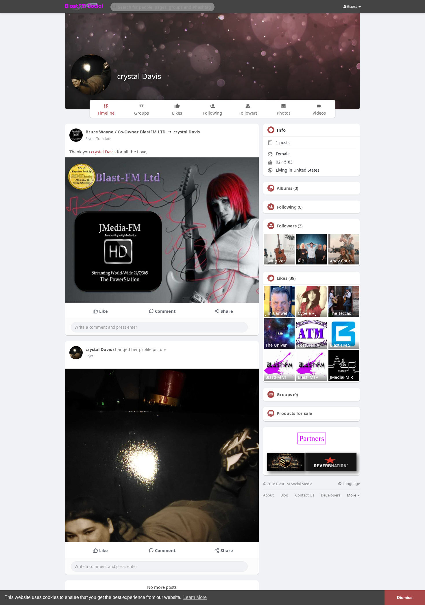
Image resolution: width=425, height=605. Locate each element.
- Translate (102, 138)
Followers (287, 225)
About (268, 495)
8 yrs (89, 138)
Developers (330, 495)
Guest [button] (352, 6)
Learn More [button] (195, 597)
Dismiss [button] (405, 597)
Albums (284, 188)
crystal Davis (139, 76)
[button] (162, 6)
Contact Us (304, 495)
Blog (284, 495)
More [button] (352, 495)
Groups (284, 394)
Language (351, 484)
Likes (282, 278)
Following (287, 207)
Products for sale (294, 413)
